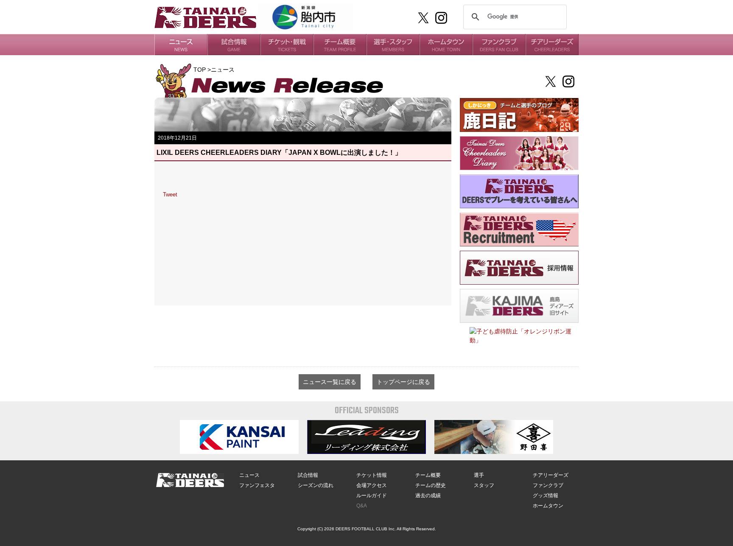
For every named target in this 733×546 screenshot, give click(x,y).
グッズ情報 (545, 495)
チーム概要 (428, 475)
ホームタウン (548, 506)
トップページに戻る (403, 381)
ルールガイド (371, 495)
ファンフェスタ (257, 485)
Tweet (170, 194)
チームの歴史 (430, 485)
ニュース (249, 475)
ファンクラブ (548, 485)
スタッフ (484, 485)
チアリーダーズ (550, 475)
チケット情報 (371, 475)
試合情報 (308, 475)
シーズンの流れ (315, 485)
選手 (479, 475)
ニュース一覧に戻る (329, 381)
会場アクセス (371, 485)
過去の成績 (428, 495)
